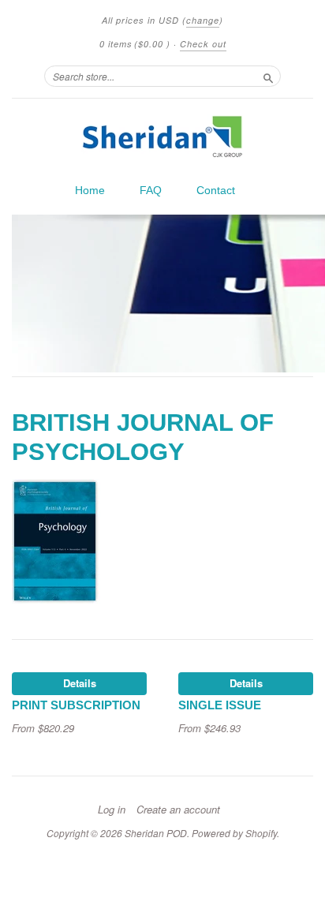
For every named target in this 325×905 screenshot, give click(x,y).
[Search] (268, 75)
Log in (111, 809)
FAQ (151, 190)
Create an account (178, 809)
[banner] (162, 136)
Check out (203, 44)
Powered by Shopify (234, 833)
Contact (215, 190)
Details (79, 682)
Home (90, 190)
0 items (134, 44)
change (202, 20)
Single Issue (219, 705)
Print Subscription (76, 705)
